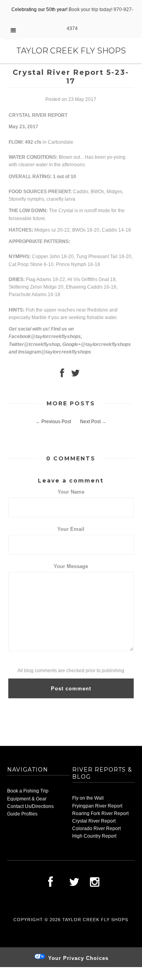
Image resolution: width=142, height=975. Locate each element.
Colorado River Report (96, 828)
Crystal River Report (94, 821)
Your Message (71, 566)
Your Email (70, 529)
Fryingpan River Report (97, 806)
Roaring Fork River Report (100, 813)
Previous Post (56, 421)
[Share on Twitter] (75, 375)
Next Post (90, 421)
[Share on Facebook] (62, 375)
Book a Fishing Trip (28, 791)
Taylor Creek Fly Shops (71, 50)
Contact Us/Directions (30, 806)
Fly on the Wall (88, 798)
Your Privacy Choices (77, 958)
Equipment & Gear (27, 799)
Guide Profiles (22, 814)
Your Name (71, 492)
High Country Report (94, 836)
